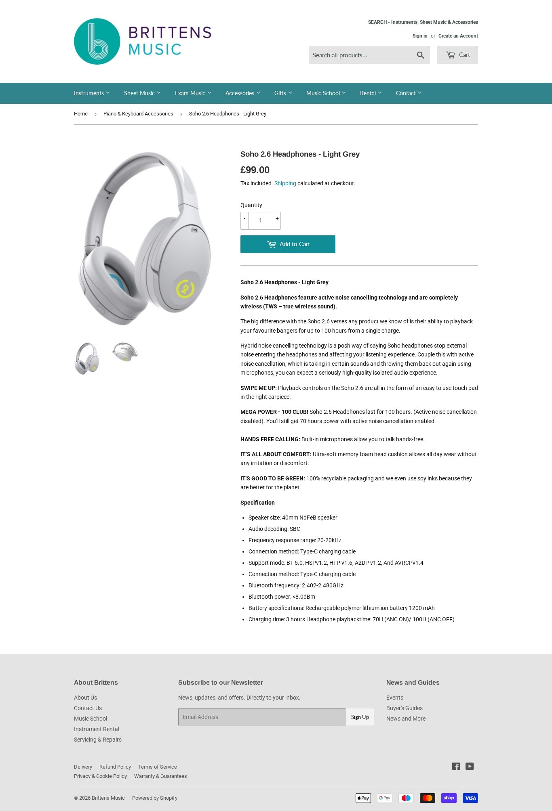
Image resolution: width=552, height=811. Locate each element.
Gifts (281, 93)
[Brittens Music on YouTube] (470, 767)
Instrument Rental (96, 729)
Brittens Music (108, 798)
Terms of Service (157, 767)
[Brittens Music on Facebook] (456, 767)
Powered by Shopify (154, 798)
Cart (463, 54)
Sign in (420, 36)
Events (394, 697)
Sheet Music (140, 93)
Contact (406, 93)
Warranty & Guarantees (160, 776)
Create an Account (458, 36)
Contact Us (88, 708)
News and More (406, 718)
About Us (85, 697)
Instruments (89, 93)
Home (81, 114)
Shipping (285, 183)
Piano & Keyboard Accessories (138, 114)
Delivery (83, 767)
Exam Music (191, 93)
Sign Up (360, 717)
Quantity (251, 205)
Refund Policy (115, 767)
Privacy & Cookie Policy (100, 776)
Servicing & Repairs (98, 739)
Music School (323, 93)
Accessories (240, 93)
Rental (368, 93)
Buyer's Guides (404, 708)
